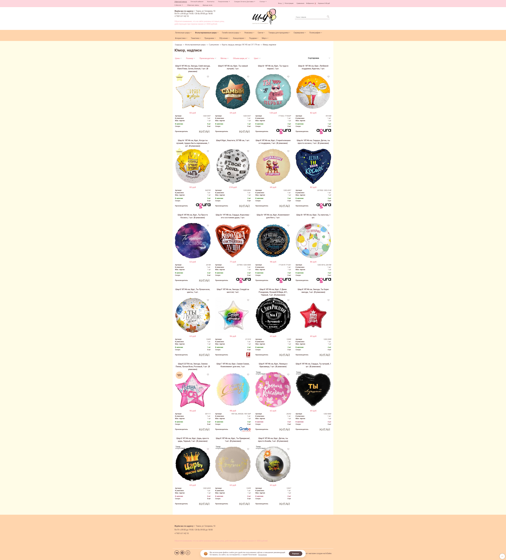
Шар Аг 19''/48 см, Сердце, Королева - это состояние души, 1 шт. (233, 216)
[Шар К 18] (233, 92)
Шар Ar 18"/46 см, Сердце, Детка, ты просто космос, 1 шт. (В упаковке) (313, 141)
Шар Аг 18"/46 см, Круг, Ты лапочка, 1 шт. (313, 216)
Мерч (264, 38)
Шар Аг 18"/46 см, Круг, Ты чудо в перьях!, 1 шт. (273, 67)
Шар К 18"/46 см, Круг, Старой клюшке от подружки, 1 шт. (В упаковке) (273, 141)
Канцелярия (238, 38)
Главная (178, 45)
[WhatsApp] (188, 552)
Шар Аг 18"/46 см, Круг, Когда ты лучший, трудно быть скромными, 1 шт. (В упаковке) (192, 143)
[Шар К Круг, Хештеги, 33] (233, 166)
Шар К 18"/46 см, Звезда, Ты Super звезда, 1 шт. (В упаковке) (313, 290)
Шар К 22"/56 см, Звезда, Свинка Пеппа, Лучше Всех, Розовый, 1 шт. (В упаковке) (193, 366)
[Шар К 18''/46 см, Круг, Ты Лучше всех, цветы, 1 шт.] (193, 315)
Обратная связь (193, 5)
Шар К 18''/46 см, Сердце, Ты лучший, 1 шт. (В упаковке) (313, 365)
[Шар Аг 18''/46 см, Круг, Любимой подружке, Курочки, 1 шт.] (313, 92)
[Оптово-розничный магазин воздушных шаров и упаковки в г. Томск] (264, 16)
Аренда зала (207, 5)
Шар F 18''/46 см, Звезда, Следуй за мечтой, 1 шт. (233, 290)
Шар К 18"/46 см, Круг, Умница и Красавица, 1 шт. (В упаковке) (273, 365)
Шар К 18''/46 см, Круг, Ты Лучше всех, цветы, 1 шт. (192, 290)
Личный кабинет (197, 2)
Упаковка (248, 33)
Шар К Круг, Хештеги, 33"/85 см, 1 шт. (233, 140)
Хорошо (295, 554)
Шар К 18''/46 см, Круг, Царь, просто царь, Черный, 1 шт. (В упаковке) (192, 439)
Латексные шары (182, 33)
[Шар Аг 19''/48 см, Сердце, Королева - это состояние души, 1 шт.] (233, 241)
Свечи (260, 33)
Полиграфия (314, 33)
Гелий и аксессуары (230, 33)
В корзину (192, 108)
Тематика (195, 38)
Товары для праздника (278, 33)
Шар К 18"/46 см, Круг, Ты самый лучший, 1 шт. (233, 67)
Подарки (253, 38)
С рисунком (214, 45)
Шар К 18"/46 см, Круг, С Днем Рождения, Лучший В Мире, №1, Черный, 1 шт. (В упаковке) (273, 292)
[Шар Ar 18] (313, 166)
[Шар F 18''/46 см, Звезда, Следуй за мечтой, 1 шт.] (233, 315)
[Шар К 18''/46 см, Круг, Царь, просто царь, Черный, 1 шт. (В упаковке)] (193, 464)
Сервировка (299, 33)
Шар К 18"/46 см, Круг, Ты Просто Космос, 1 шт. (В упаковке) (193, 216)
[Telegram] (182, 552)
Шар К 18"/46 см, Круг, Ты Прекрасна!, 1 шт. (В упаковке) (233, 439)
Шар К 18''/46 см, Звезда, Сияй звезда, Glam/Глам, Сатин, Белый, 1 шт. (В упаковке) (192, 68)
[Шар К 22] (193, 389)
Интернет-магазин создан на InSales (316, 553)
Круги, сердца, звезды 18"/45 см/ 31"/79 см (241, 45)
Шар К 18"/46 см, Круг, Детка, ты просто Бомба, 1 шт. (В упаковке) (273, 439)
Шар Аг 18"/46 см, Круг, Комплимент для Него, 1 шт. (273, 216)
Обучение (223, 38)
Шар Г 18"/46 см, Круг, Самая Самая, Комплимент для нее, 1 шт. (232, 365)
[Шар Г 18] (233, 389)
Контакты (210, 2)
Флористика (180, 38)
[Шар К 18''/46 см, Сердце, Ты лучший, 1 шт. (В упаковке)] (313, 389)
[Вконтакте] (176, 552)
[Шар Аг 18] (273, 92)
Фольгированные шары (206, 33)
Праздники (209, 38)
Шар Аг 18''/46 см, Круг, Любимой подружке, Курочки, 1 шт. (313, 67)
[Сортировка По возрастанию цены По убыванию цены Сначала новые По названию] (319, 58)
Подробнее (262, 555)
